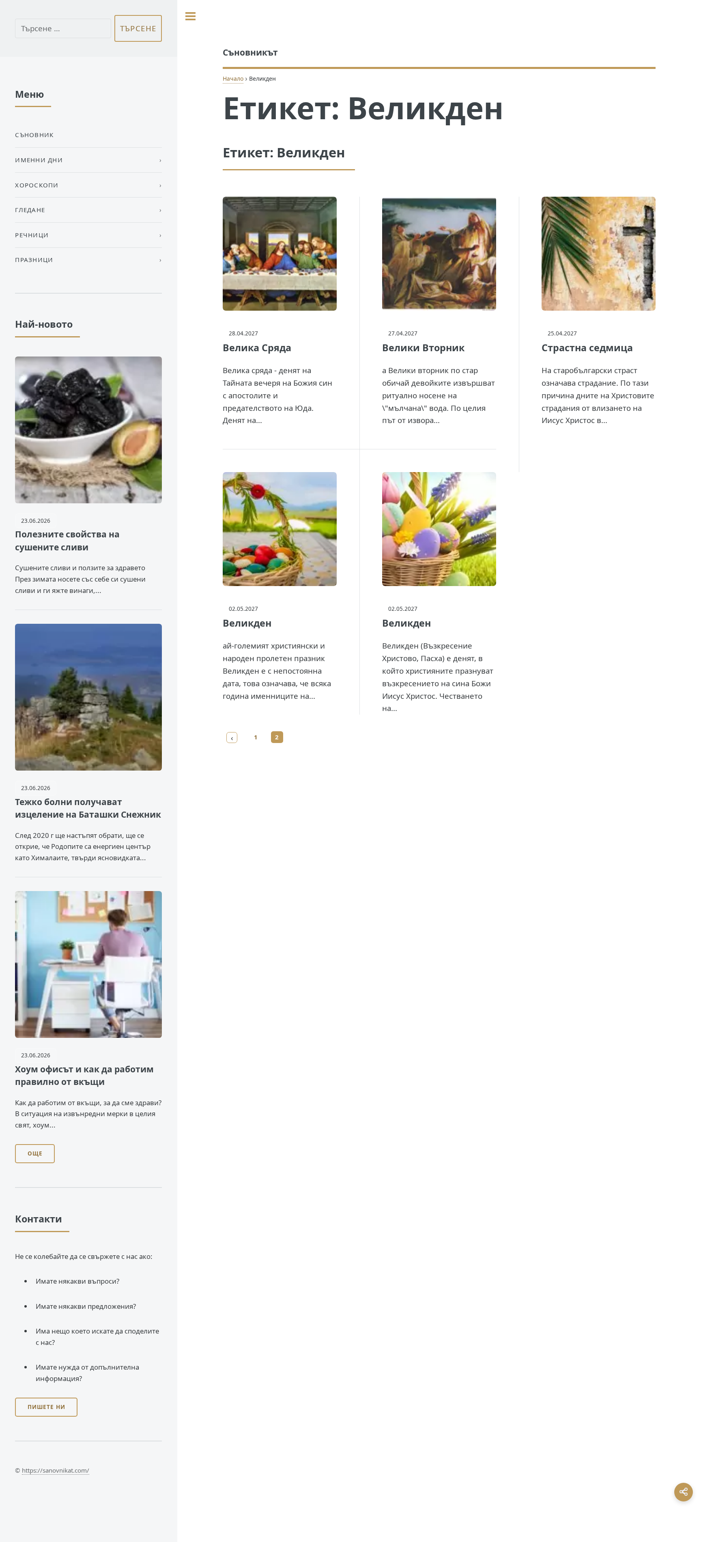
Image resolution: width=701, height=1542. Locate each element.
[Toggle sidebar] (190, 16)
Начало (233, 78)
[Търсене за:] (63, 29)
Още (35, 1153)
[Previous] (232, 737)
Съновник (34, 135)
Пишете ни (46, 1407)
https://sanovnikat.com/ (55, 1470)
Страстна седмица (587, 347)
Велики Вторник (423, 347)
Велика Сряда (257, 347)
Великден (247, 622)
